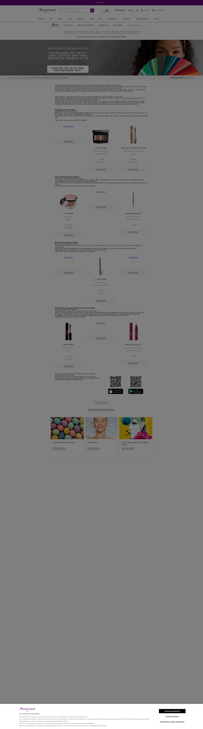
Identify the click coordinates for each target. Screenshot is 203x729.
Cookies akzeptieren (172, 711)
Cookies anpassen (172, 716)
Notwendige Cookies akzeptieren (172, 722)
